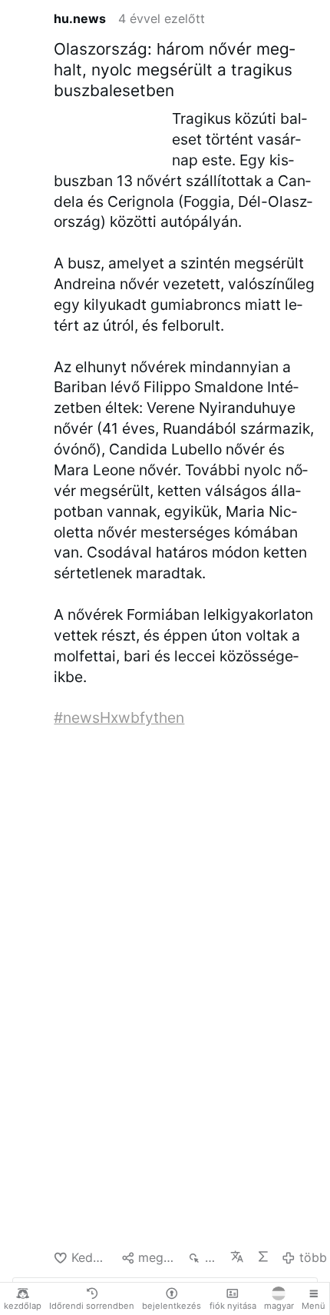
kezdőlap (22, 1305)
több (312, 1257)
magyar (279, 1305)
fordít (237, 1256)
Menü (313, 1305)
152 (211, 1257)
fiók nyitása (233, 1305)
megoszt (156, 1257)
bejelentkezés (171, 1305)
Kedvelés (89, 1257)
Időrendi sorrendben (91, 1305)
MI (263, 1256)
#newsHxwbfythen (119, 717)
